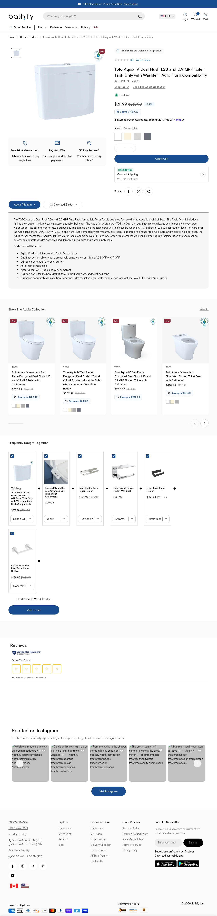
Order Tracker (22, 27)
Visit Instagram (109, 791)
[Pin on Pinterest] (149, 191)
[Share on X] (139, 191)
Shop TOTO (121, 86)
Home (11, 37)
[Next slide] (204, 423)
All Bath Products (28, 37)
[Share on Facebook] (128, 191)
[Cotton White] (118, 136)
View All (204, 309)
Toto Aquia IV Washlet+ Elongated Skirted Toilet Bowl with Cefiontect (183, 376)
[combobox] (94, 16)
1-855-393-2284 (18, 828)
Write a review (143, 60)
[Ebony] (147, 136)
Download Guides (64, 204)
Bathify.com (198, 903)
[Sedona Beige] (137, 136)
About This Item (23, 204)
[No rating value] (122, 60)
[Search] (140, 16)
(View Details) (130, 3)
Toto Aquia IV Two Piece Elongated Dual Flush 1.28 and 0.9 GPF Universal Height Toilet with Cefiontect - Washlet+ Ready (82, 380)
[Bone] (127, 136)
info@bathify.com (18, 821)
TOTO (15, 367)
